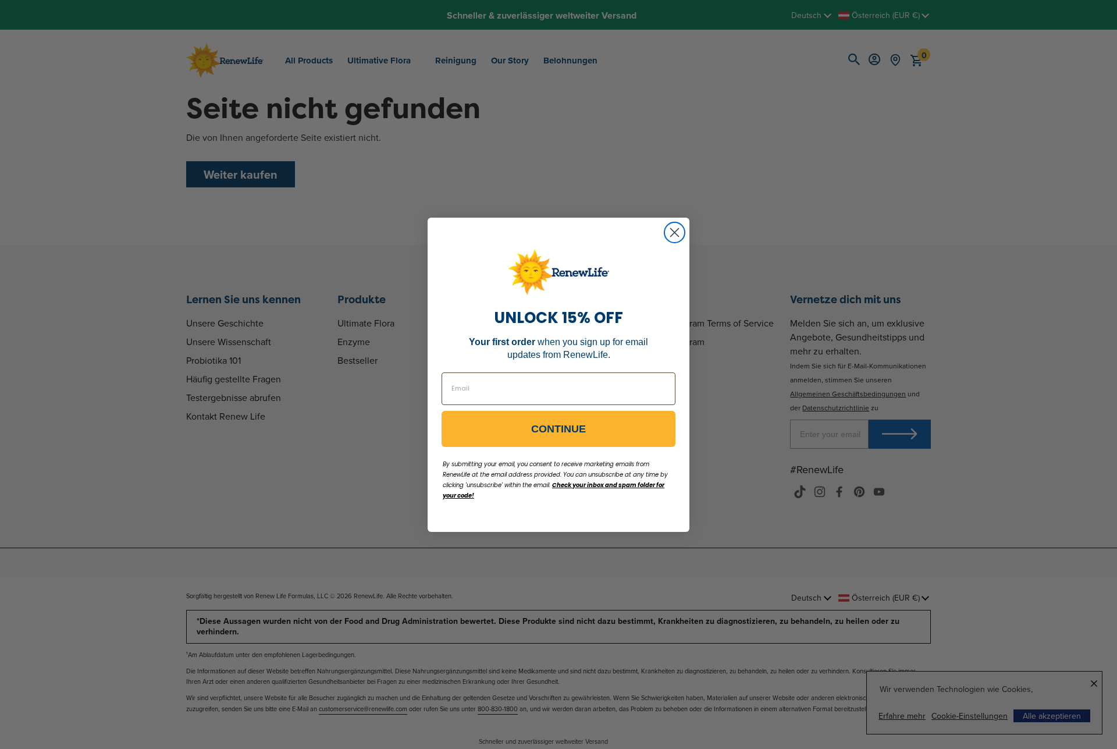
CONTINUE (558, 429)
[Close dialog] (674, 232)
